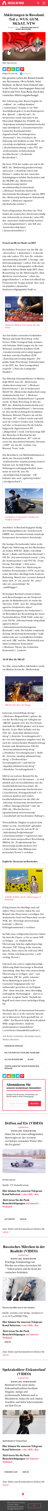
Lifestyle (23, 1127)
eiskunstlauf (11, 1472)
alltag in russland (13, 1059)
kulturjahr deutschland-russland (22, 1053)
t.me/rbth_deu (30, 1194)
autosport (9, 1219)
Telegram (27, 74)
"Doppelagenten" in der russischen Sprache (21, 1067)
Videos (23, 1219)
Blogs (30, 1059)
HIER (5, 1232)
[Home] (4, 3)
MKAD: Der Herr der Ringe (18, 705)
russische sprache (13, 1046)
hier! (12, 1509)
